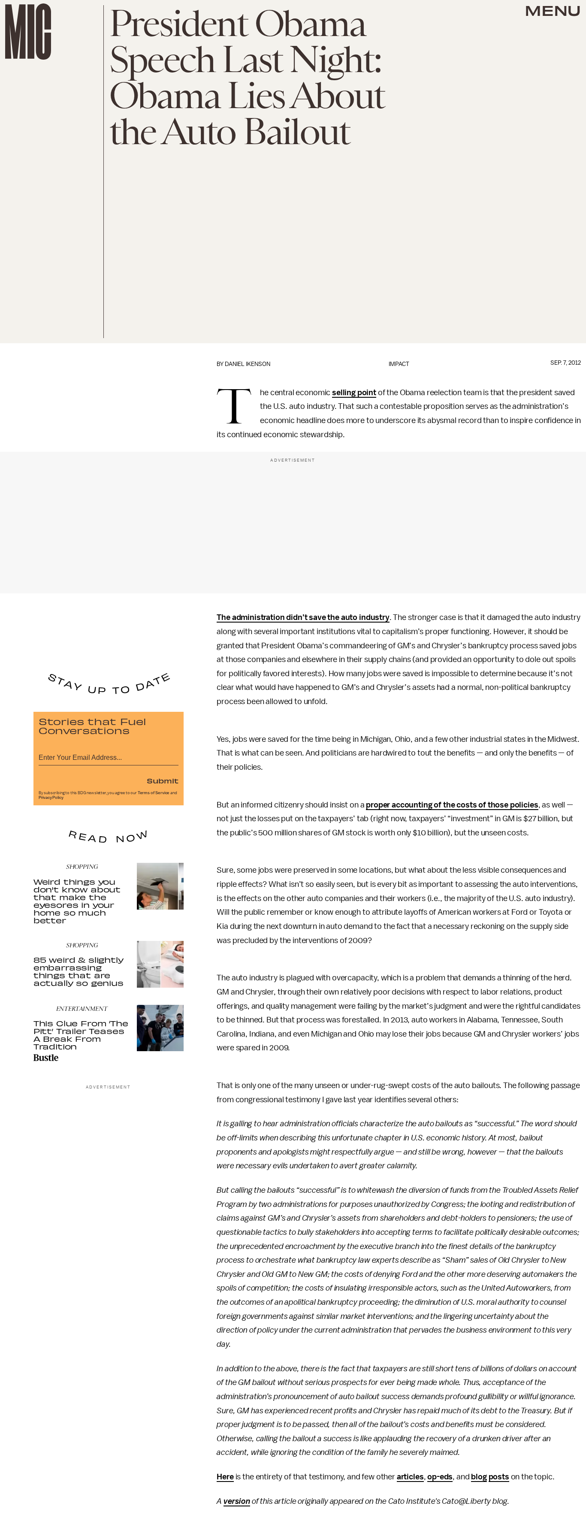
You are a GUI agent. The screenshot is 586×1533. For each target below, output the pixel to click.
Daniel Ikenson (247, 364)
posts (499, 1477)
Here (225, 1477)
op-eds (440, 1477)
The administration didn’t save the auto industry (303, 617)
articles (410, 1477)
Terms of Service (153, 793)
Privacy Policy (51, 797)
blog (478, 1477)
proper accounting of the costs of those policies (452, 805)
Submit (162, 780)
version (237, 1501)
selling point (354, 392)
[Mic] (28, 31)
